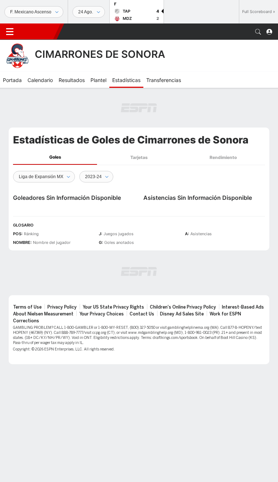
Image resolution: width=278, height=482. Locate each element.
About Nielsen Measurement (43, 314)
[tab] (55, 157)
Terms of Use (27, 307)
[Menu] (10, 32)
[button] (258, 32)
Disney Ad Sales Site (182, 314)
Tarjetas (139, 157)
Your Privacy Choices (101, 314)
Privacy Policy (62, 307)
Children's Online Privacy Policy (183, 307)
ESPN (38, 31)
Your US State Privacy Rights (113, 307)
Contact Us (142, 314)
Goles (55, 157)
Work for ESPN (225, 314)
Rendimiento (223, 157)
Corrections (26, 320)
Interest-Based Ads (243, 307)
